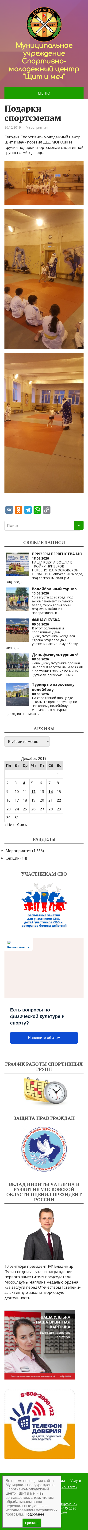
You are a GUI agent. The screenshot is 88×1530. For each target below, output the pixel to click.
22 (59, 800)
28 (50, 809)
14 (50, 791)
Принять (31, 1522)
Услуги (75, 1480)
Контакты (69, 1487)
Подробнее (34, 1514)
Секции (12, 858)
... (22, 582)
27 (42, 809)
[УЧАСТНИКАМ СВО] (44, 905)
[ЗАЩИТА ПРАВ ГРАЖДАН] (44, 1149)
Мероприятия (37, 127)
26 (33, 809)
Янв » (22, 824)
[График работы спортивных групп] (44, 1091)
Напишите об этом (44, 1038)
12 (33, 791)
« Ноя (9, 824)
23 (8, 809)
